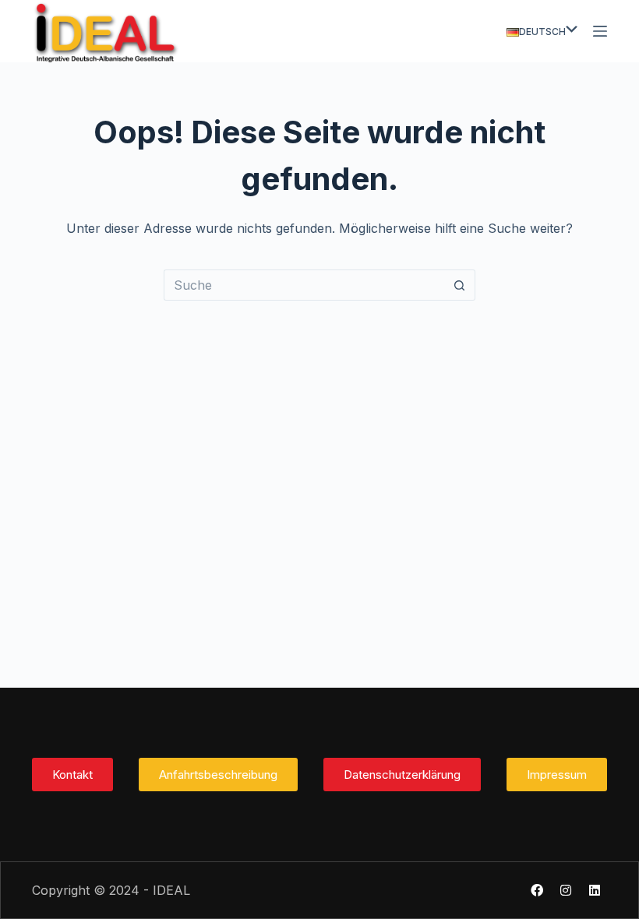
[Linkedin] (594, 890)
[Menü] (600, 31)
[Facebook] (536, 890)
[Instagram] (565, 890)
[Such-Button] (459, 285)
